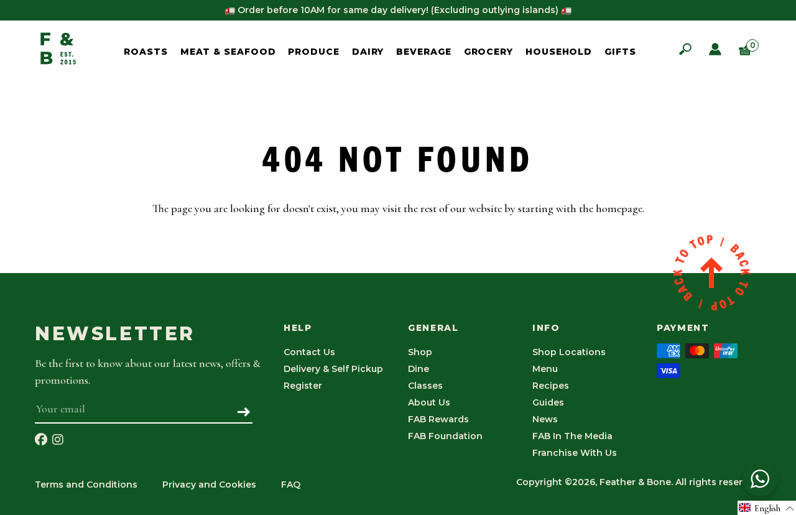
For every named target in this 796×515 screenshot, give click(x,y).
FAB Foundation (445, 436)
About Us (429, 402)
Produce (313, 51)
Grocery (488, 51)
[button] (767, 508)
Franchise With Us (574, 452)
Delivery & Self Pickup (333, 368)
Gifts (620, 51)
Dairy (368, 51)
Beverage (423, 51)
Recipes (550, 385)
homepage (619, 208)
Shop (420, 352)
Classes (425, 385)
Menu (545, 368)
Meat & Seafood (228, 51)
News (545, 419)
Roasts (145, 51)
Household (558, 51)
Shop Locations (569, 352)
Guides (548, 402)
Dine (418, 368)
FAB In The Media (572, 436)
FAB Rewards (438, 419)
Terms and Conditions (86, 484)
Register (303, 385)
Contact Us (309, 352)
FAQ (290, 484)
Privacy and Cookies (209, 484)
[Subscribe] (244, 413)
